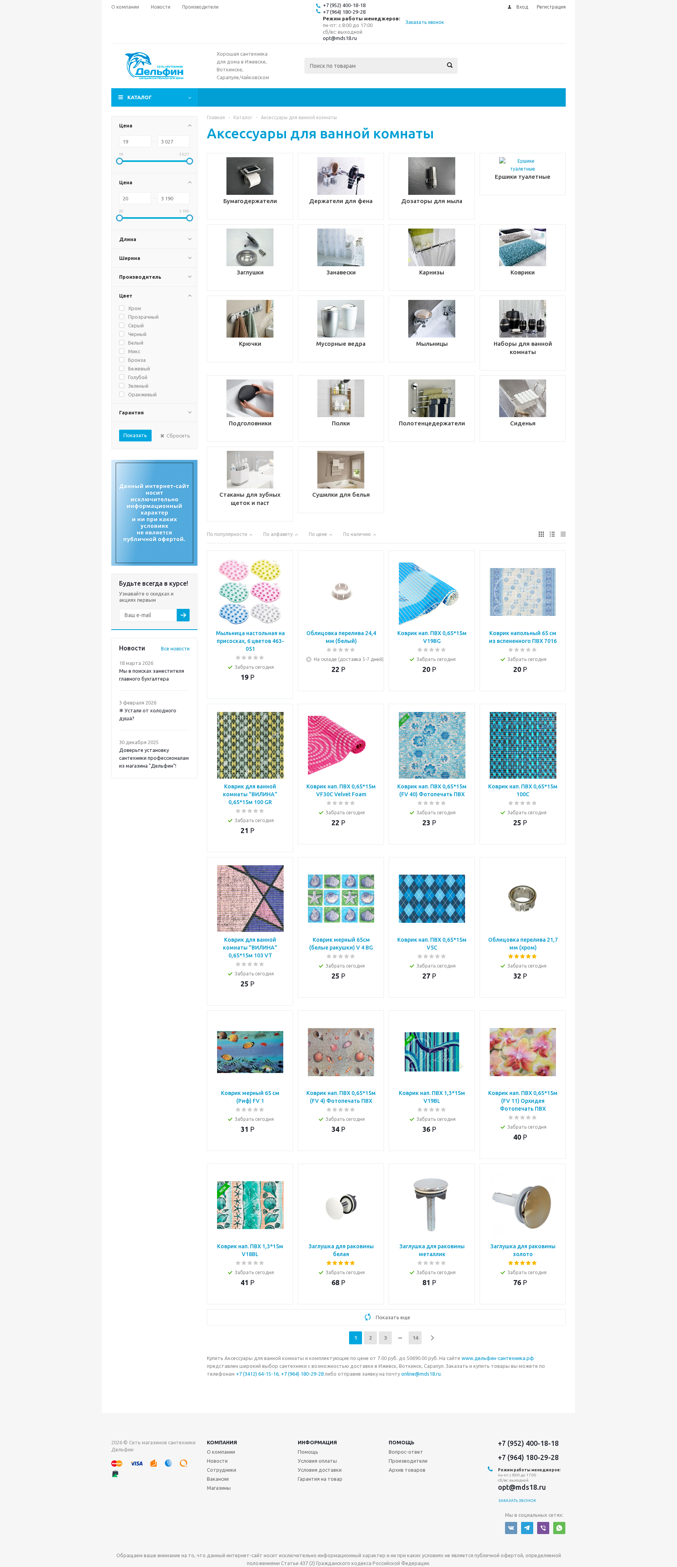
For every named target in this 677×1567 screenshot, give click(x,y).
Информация (317, 1442)
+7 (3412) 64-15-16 (257, 1373)
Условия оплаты (317, 1461)
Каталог (139, 97)
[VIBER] (543, 1528)
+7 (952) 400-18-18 (344, 5)
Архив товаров (407, 1470)
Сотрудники (221, 1470)
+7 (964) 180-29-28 (344, 12)
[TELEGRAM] (527, 1528)
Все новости (175, 648)
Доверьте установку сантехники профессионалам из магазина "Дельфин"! (154, 757)
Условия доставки (320, 1470)
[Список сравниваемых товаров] (479, 71)
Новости (217, 1461)
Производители (408, 1461)
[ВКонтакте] (511, 1528)
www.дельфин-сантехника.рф (498, 1358)
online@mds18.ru (421, 1373)
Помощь (402, 1442)
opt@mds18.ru (340, 38)
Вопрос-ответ (406, 1451)
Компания (222, 1442)
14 (415, 1337)
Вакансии (218, 1479)
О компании (221, 1451)
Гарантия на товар (320, 1479)
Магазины (219, 1488)
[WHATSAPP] (559, 1528)
